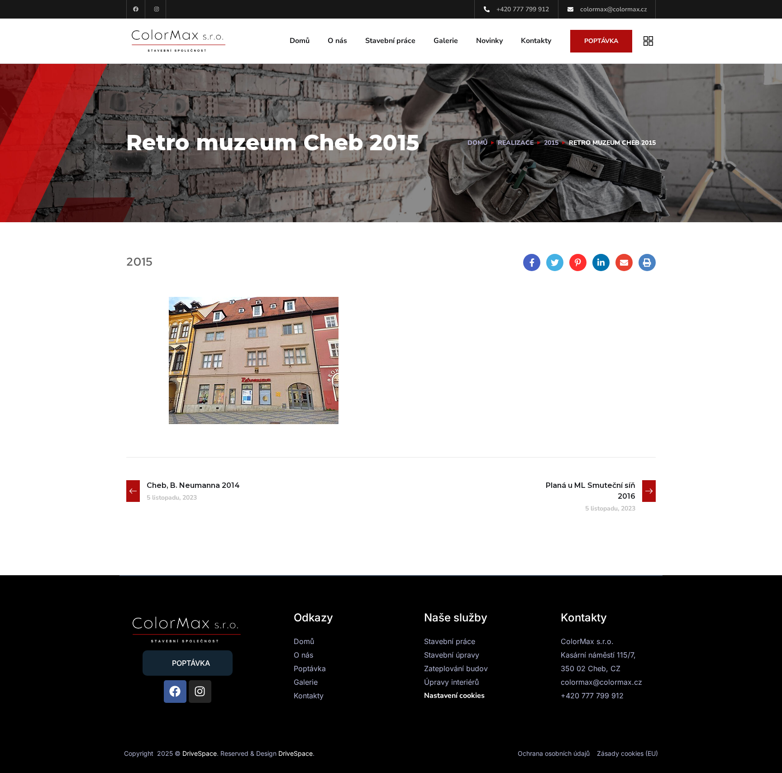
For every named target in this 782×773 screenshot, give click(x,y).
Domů (300, 41)
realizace (516, 142)
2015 (551, 142)
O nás (337, 41)
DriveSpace (199, 753)
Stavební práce (390, 41)
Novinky (489, 41)
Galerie (446, 41)
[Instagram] (157, 9)
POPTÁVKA (601, 41)
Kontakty (536, 41)
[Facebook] (136, 9)
